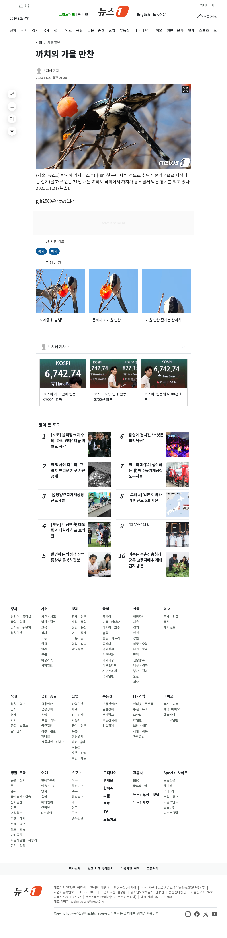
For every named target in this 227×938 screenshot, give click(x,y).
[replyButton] (12, 106)
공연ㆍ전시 (18, 781)
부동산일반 (109, 704)
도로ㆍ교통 (18, 829)
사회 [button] (39, 42)
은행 (44, 715)
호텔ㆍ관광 (79, 753)
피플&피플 (109, 666)
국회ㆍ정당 (18, 622)
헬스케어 (169, 715)
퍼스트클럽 (171, 813)
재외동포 (169, 627)
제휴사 (138, 773)
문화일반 (16, 802)
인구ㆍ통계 (79, 633)
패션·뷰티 (78, 742)
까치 (54, 251)
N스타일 (46, 813)
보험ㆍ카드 (48, 720)
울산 (136, 676)
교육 (44, 627)
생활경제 (77, 737)
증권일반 (47, 726)
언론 (13, 808)
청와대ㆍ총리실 (21, 617)
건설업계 (108, 726)
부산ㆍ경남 (140, 671)
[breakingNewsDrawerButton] (21, 5)
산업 (75, 696)
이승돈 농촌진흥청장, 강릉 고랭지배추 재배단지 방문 (146, 560)
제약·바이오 (172, 709)
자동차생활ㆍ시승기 (24, 840)
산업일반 (77, 704)
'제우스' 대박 (139, 524)
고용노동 (77, 638)
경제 (75, 609)
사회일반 (47, 666)
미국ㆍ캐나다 (111, 622)
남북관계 (16, 731)
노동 (44, 638)
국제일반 (108, 676)
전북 (136, 655)
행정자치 (139, 617)
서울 (136, 622)
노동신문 (159, 14)
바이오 (169, 696)
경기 (136, 627)
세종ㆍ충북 (140, 644)
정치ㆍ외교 (18, 704)
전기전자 (77, 715)
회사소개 (74, 869)
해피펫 (83, 14)
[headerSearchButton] (27, 5)
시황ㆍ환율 (48, 731)
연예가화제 (48, 781)
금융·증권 (49, 696)
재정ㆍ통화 (79, 622)
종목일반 (77, 819)
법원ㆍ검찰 (48, 622)
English (143, 14)
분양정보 (108, 715)
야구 (75, 781)
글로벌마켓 (140, 786)
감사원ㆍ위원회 (21, 627)
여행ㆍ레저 (18, 819)
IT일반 (137, 720)
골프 (75, 813)
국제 (105, 609)
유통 (75, 731)
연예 (44, 773)
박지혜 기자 (51, 71)
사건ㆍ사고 (48, 617)
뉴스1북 (169, 808)
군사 (13, 709)
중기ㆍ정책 (79, 726)
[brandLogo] (114, 11)
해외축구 (77, 797)
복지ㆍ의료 (171, 704)
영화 (44, 791)
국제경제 (108, 649)
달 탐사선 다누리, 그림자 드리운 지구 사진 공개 (68, 470)
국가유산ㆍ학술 (21, 797)
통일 (166, 622)
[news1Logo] (28, 891)
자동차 (76, 720)
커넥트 (204, 6)
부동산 (107, 696)
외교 (167, 609)
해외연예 (47, 802)
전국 (136, 609)
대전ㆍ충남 (140, 649)
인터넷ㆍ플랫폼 (143, 704)
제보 (214, 6)
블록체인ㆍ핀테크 (53, 742)
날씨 (44, 649)
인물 (44, 655)
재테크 (45, 737)
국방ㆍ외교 (171, 617)
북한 (14, 696)
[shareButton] (12, 94)
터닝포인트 (171, 802)
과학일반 (139, 737)
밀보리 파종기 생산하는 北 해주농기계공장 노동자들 (146, 470)
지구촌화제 (109, 671)
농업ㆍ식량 (79, 644)
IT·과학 (139, 696)
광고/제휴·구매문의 (101, 869)
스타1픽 (169, 791)
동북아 (106, 617)
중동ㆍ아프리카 (112, 638)
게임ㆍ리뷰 (140, 731)
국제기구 (108, 660)
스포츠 (77, 773)
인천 (136, 633)
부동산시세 (109, 720)
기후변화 (108, 655)
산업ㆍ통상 (79, 627)
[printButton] (12, 131)
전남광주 (139, 660)
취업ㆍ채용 (79, 758)
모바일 (137, 715)
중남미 (106, 644)
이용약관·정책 (130, 869)
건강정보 (16, 813)
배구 (75, 802)
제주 (136, 682)
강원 (136, 638)
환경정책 (77, 649)
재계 (75, 709)
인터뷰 (45, 808)
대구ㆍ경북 (140, 666)
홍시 (41, 251)
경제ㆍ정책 (79, 617)
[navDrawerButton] (13, 6)
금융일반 (47, 704)
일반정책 (108, 709)
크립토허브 (67, 14)
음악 (44, 797)
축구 (75, 791)
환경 (44, 644)
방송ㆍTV (47, 786)
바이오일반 (171, 720)
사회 (44, 609)
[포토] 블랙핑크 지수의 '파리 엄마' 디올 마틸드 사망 (68, 440)
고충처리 (152, 869)
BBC (136, 781)
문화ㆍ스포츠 (19, 726)
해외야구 (77, 786)
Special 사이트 (176, 773)
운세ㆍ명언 (18, 824)
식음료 (76, 748)
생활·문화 (18, 773)
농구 (75, 808)
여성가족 (47, 660)
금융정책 (47, 709)
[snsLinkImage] (188, 914)
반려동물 (16, 835)
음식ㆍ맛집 (18, 846)
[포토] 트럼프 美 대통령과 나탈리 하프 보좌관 (68, 530)
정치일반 (16, 633)
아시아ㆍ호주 (111, 627)
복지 (44, 633)
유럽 (105, 633)
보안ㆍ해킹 (140, 726)
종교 (13, 791)
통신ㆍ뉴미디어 (143, 709)
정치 (14, 609)
